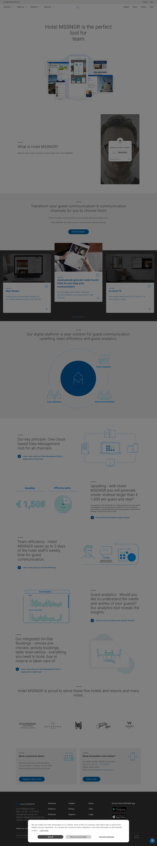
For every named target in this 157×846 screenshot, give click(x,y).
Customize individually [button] (106, 837)
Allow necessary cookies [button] (78, 837)
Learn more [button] (44, 830)
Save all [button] (50, 837)
